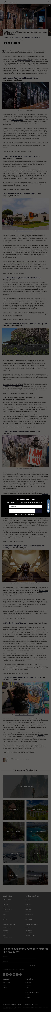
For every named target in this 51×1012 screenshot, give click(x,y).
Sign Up (39, 511)
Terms (27, 514)
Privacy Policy (33, 514)
